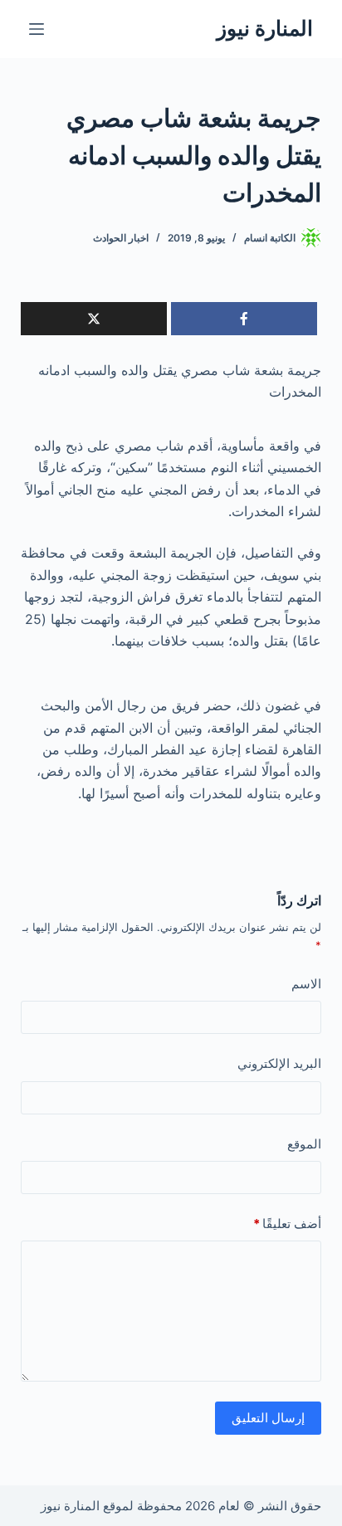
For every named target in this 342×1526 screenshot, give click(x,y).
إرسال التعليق (268, 1418)
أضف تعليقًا (287, 1223)
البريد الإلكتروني (279, 1063)
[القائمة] (36, 29)
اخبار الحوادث (121, 238)
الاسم (306, 984)
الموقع (304, 1144)
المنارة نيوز (265, 28)
